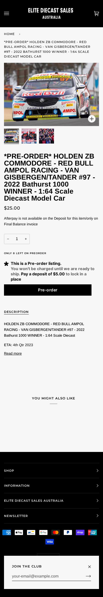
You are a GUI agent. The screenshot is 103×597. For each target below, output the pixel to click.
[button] (48, 290)
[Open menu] (11, 13)
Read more (13, 353)
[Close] (91, 564)
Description (16, 312)
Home (9, 34)
